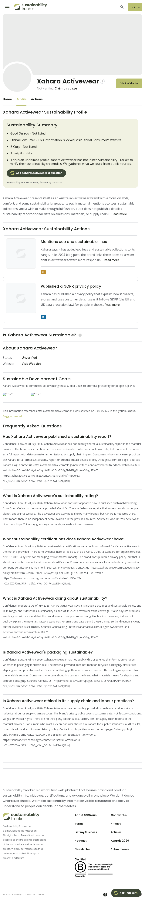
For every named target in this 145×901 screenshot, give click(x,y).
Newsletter (82, 849)
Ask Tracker (129, 893)
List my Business (86, 832)
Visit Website (129, 83)
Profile (21, 99)
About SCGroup (86, 815)
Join (134, 7)
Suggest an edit (13, 416)
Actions (37, 99)
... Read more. (118, 214)
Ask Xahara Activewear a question (39, 173)
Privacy (116, 824)
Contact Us (119, 815)
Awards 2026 (120, 841)
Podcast (81, 841)
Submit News (120, 849)
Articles (116, 832)
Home (7, 99)
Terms (79, 824)
